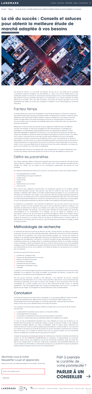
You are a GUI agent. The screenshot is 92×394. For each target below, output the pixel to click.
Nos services (60, 3)
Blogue (75, 3)
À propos (53, 3)
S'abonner (6, 378)
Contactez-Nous (83, 3)
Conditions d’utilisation (52, 388)
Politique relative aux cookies (66, 388)
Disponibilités (68, 3)
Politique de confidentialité (38, 388)
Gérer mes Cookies (79, 388)
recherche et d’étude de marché (32, 336)
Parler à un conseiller (70, 374)
